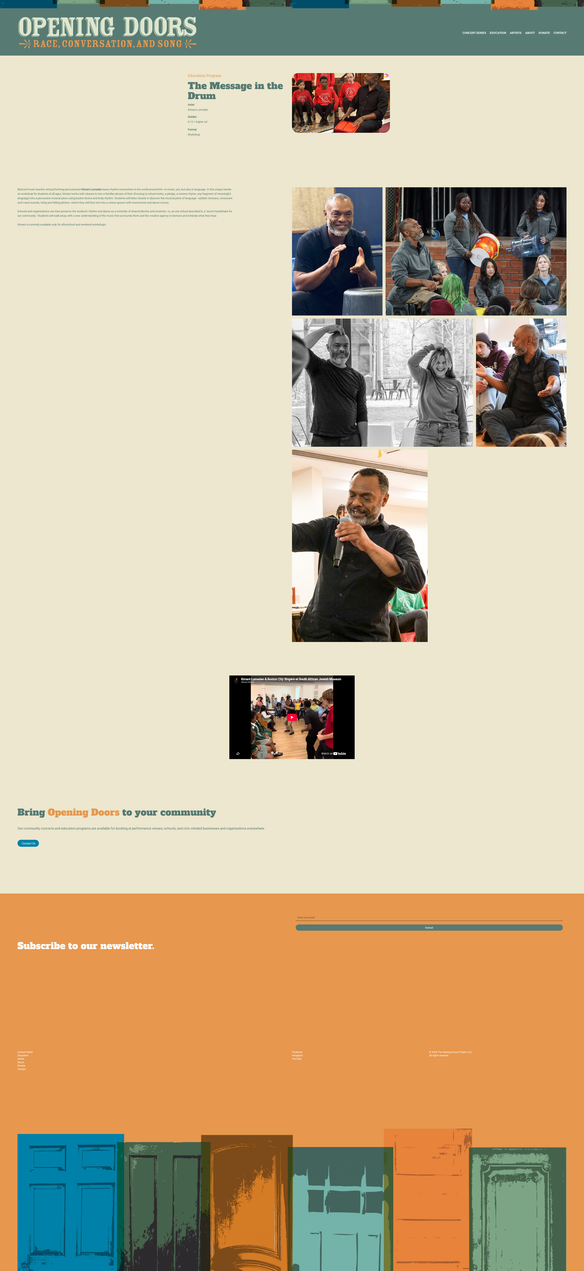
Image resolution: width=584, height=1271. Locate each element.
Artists (20, 1058)
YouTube (296, 1058)
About (20, 1062)
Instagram (297, 1055)
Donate (21, 1065)
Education (22, 1055)
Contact (21, 1069)
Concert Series (25, 1052)
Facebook (297, 1052)
